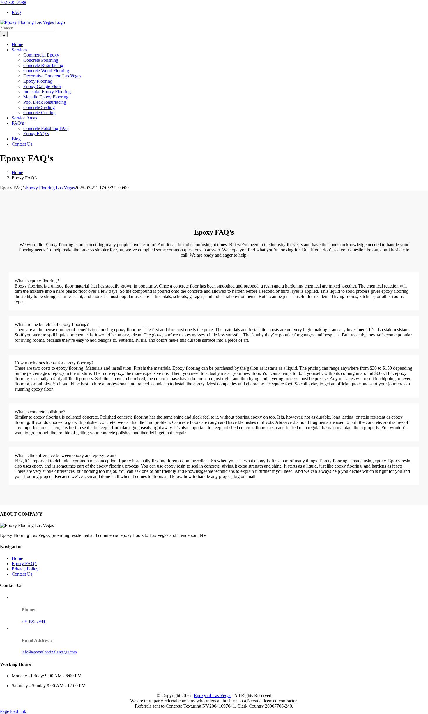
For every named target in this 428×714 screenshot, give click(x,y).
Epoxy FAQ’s (24, 563)
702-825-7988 (13, 2)
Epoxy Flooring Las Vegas (50, 187)
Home (17, 558)
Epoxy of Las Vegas (212, 695)
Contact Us (22, 574)
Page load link (13, 711)
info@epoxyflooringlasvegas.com (49, 652)
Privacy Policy (25, 568)
